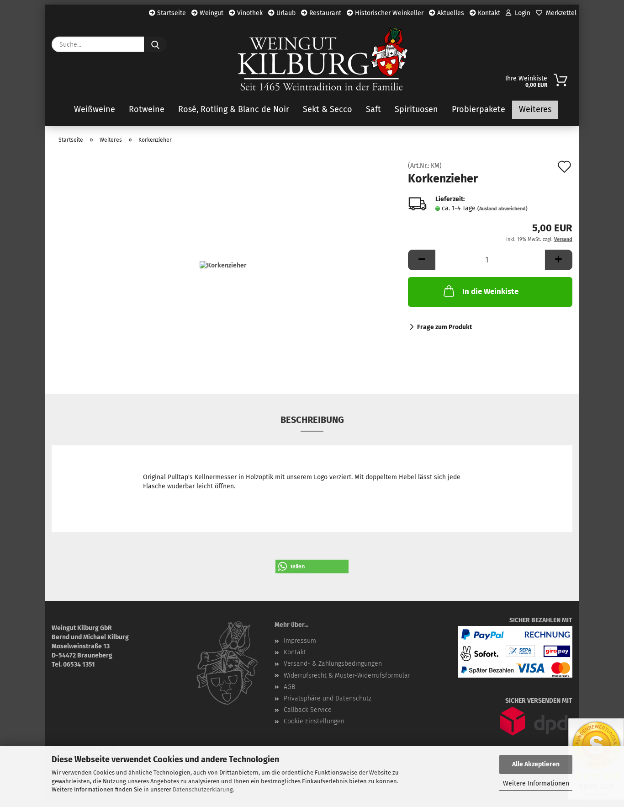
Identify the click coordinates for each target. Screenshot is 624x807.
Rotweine (146, 109)
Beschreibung (312, 419)
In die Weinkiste (490, 291)
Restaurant (324, 13)
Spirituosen (416, 109)
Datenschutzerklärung (203, 789)
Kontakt (488, 13)
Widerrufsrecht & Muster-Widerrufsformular (347, 675)
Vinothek (249, 13)
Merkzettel (559, 13)
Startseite (170, 13)
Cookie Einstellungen (314, 721)
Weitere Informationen (536, 783)
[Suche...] (155, 44)
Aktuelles (449, 13)
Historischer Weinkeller (388, 13)
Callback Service (308, 710)
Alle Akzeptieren (536, 764)
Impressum (300, 641)
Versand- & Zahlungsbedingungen (333, 664)
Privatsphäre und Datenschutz (327, 698)
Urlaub (285, 13)
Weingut (210, 13)
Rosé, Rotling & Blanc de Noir (233, 109)
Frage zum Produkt (444, 327)
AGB (289, 687)
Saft (373, 109)
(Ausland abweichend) (502, 209)
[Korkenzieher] (223, 265)
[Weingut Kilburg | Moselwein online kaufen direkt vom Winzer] (323, 59)
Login (520, 13)
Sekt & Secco (327, 109)
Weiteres (535, 109)
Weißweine (94, 109)
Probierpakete (478, 109)
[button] (421, 260)
